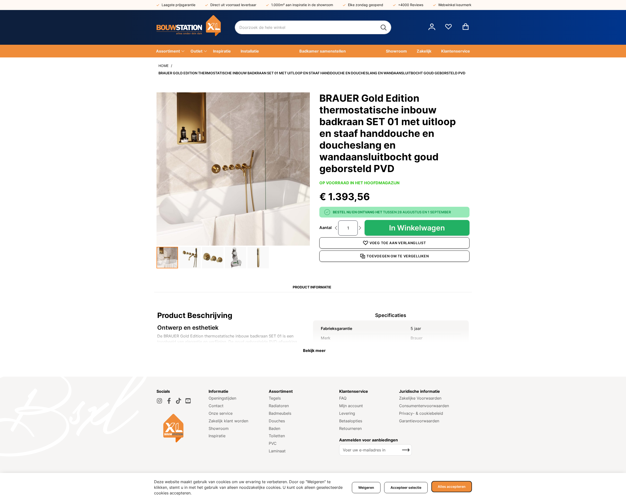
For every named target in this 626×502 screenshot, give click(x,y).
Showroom (219, 428)
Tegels (275, 398)
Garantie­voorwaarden (419, 420)
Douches (277, 420)
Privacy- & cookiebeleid (421, 413)
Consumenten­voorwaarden (424, 405)
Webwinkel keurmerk (454, 5)
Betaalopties (350, 420)
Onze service (221, 413)
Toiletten (277, 435)
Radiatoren (279, 405)
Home (163, 66)
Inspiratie (217, 435)
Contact (216, 405)
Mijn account (351, 405)
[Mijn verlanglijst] (448, 28)
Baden (274, 428)
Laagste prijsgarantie (178, 5)
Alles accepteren (452, 486)
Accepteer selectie (406, 487)
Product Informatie (312, 287)
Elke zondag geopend (365, 5)
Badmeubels (280, 413)
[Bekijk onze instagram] (159, 400)
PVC (273, 443)
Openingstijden (222, 398)
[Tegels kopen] (195, 27)
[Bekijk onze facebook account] (169, 400)
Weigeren (366, 487)
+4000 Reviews (410, 5)
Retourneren (350, 428)
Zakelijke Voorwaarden (420, 398)
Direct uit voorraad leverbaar (233, 5)
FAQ (343, 398)
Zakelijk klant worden (228, 420)
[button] (431, 27)
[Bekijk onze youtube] (188, 400)
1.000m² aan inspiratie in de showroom (302, 5)
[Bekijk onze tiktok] (178, 400)
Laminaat (277, 450)
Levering (347, 413)
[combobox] (313, 27)
